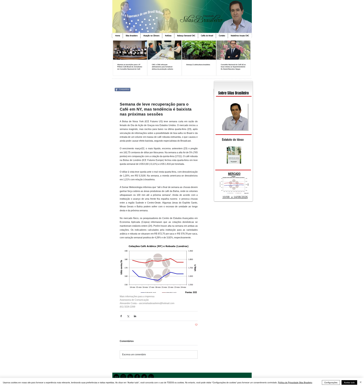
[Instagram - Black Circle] (123, 377)
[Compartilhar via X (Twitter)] (128, 316)
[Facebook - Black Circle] (137, 377)
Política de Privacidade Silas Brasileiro (295, 382)
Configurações (330, 382)
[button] (131, 35)
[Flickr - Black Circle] (116, 377)
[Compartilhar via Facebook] (121, 316)
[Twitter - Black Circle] (144, 377)
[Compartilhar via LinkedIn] (135, 316)
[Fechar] (360, 382)
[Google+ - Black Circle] (151, 377)
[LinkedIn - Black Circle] (130, 377)
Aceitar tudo (349, 382)
